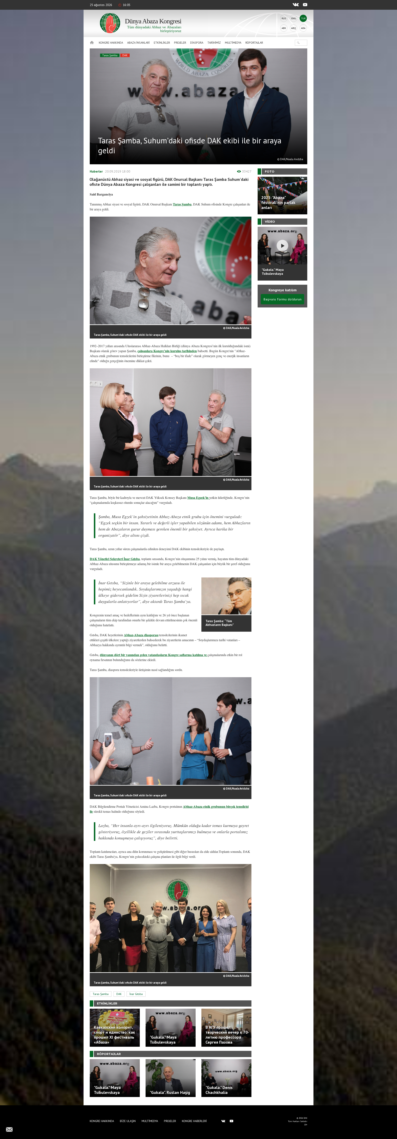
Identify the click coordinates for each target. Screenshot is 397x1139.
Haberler (96, 171)
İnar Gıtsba (136, 994)
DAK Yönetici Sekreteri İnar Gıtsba (115, 558)
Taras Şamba (109, 55)
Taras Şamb (181, 204)
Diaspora (196, 42)
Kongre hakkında (111, 42)
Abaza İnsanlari (138, 42)
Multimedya (233, 42)
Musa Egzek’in (198, 497)
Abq (293, 28)
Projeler (180, 42)
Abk (284, 28)
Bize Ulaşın (128, 1121)
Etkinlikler (162, 42)
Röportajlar (254, 42)
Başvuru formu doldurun (282, 299)
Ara (303, 28)
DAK (125, 55)
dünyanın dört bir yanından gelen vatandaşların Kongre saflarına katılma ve (154, 654)
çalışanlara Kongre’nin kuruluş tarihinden (167, 350)
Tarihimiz (214, 42)
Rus (284, 18)
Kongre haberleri (194, 1121)
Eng (293, 18)
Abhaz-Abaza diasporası (141, 635)
